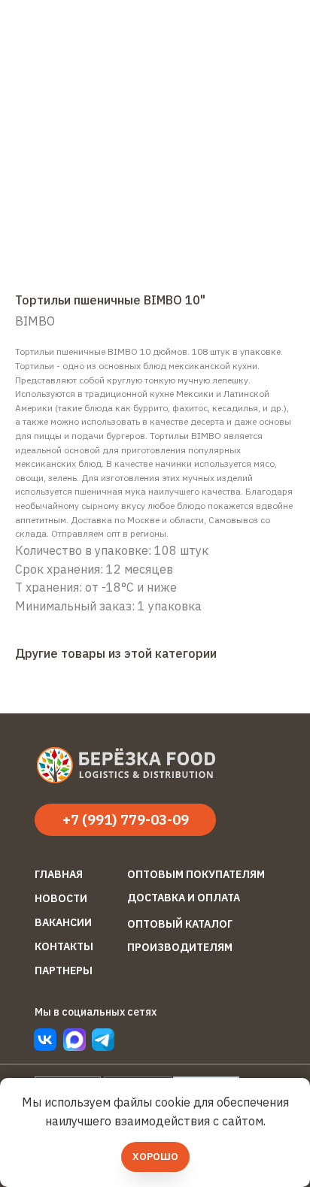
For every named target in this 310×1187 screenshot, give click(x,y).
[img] (103, 1039)
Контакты (64, 946)
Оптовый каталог (179, 924)
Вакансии (63, 922)
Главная (59, 874)
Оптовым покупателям (196, 874)
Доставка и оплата (183, 897)
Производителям (179, 947)
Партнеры (64, 970)
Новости (61, 898)
